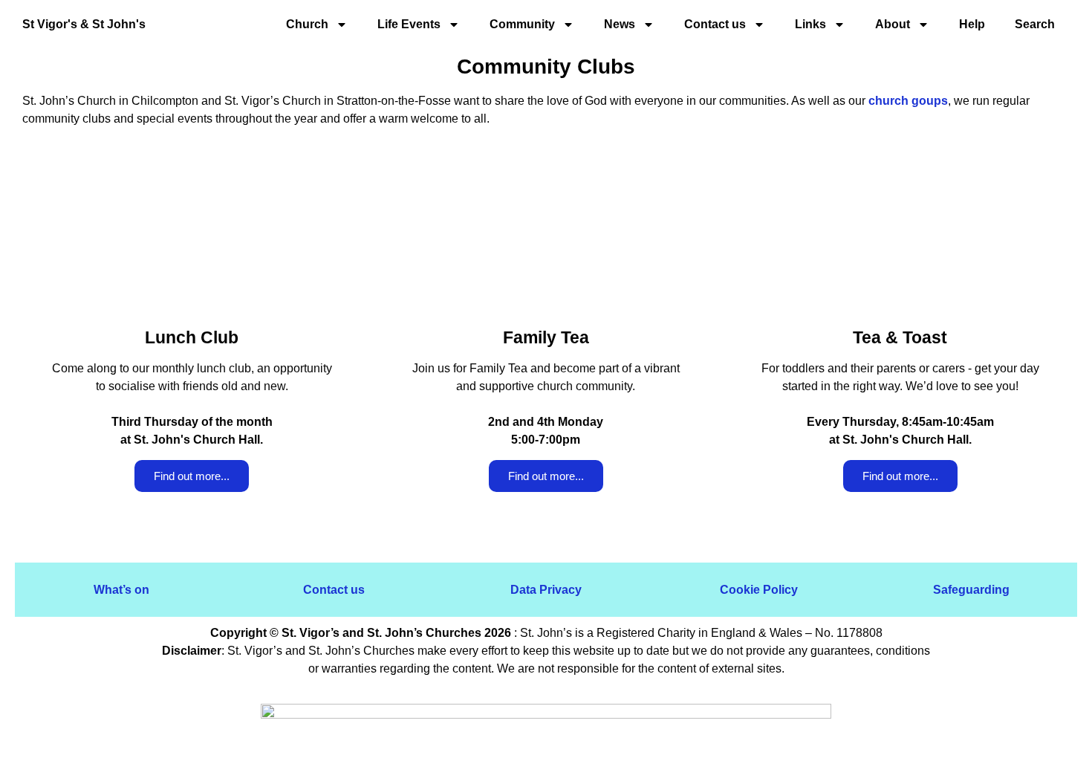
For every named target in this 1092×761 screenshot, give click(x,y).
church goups (908, 100)
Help (972, 24)
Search (1035, 24)
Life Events (409, 24)
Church (307, 24)
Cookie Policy (759, 589)
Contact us (334, 589)
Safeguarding (971, 589)
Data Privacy (546, 589)
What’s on (121, 589)
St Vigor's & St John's (84, 24)
